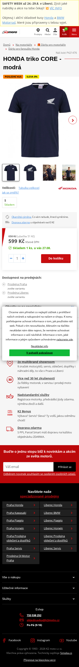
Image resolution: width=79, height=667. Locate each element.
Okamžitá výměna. (22, 217)
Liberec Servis (52, 548)
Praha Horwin (15, 528)
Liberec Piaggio (53, 520)
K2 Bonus (24, 411)
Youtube (71, 640)
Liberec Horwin (53, 528)
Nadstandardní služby (33, 395)
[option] (39, 120)
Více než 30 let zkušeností (36, 378)
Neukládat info (39, 346)
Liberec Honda (53, 505)
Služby (6, 598)
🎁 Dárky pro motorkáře (51, 44)
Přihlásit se (64, 467)
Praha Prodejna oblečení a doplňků (18, 538)
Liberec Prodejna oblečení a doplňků (56, 538)
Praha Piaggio (15, 520)
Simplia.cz (66, 653)
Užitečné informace (15, 588)
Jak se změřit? (10, 192)
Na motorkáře (24, 44)
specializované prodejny (39, 496)
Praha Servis (14, 548)
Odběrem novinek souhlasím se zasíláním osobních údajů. (39, 474)
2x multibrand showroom (36, 362)
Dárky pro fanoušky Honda (24, 48)
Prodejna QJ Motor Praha (18, 558)
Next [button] (72, 120)
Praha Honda (15, 505)
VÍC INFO (56, 8)
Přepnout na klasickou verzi (40, 660)
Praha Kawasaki (16, 513)
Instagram (43, 640)
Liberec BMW (52, 513)
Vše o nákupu (11, 577)
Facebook (14, 640)
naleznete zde (64, 339)
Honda (49, 18)
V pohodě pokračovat (39, 353)
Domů (6, 44)
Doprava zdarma (21, 222)
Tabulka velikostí (29, 188)
